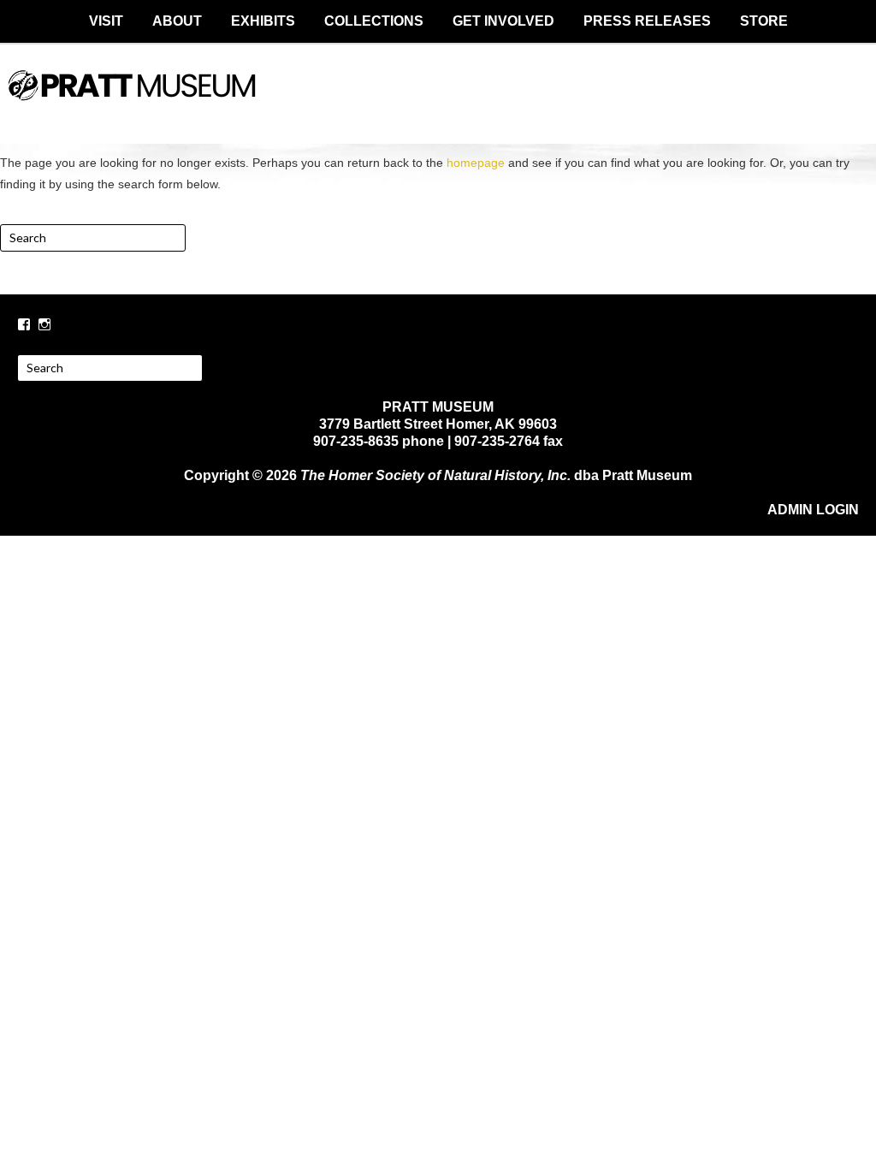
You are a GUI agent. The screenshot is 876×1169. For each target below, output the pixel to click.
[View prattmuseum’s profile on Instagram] (44, 324)
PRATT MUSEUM (438, 100)
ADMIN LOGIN (813, 509)
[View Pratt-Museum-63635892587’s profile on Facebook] (24, 324)
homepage (476, 162)
